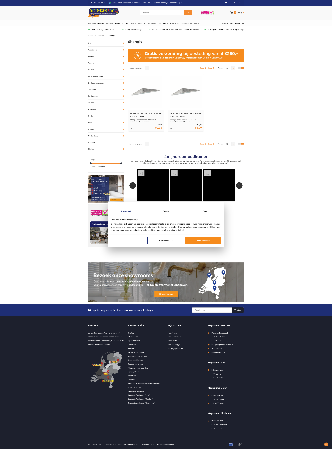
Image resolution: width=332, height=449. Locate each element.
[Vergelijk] (226, 3)
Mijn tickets (172, 341)
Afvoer (133, 23)
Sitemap (114, 444)
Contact (131, 333)
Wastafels (174, 23)
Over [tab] (205, 211)
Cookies (131, 380)
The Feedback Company (165, 444)
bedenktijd (133, 29)
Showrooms (133, 337)
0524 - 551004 (217, 403)
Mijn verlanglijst (174, 345)
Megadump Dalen (217, 387)
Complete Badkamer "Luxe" (139, 395)
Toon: (220, 68)
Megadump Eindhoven (220, 413)
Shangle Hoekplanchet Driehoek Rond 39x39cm (185, 115)
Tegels (117, 23)
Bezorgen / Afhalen (136, 352)
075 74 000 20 (217, 341)
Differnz (91, 142)
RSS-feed (106, 444)
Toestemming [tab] (127, 211)
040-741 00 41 (217, 428)
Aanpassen (164, 240)
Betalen (131, 348)
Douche (109, 23)
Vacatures (132, 376)
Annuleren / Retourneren (138, 356)
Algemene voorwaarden (138, 368)
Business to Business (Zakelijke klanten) (144, 383)
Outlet (90, 116)
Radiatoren (93, 96)
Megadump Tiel (216, 362)
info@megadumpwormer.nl (222, 345)
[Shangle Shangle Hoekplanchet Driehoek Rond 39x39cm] (186, 92)
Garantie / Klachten (135, 360)
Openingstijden (134, 341)
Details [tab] (166, 211)
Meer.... (196, 23)
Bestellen (132, 345)
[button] (153, 185)
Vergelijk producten (175, 348)
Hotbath (91, 129)
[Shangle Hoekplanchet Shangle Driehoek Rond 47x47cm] (146, 92)
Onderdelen (93, 136)
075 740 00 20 (99, 3)
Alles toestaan (203, 240)
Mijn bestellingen (174, 337)
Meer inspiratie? (134, 387)
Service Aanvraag (135, 364)
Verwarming (163, 23)
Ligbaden (152, 23)
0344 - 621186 (217, 378)
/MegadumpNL (217, 348)
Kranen (125, 23)
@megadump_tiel (218, 352)
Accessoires (186, 23)
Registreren (172, 333)
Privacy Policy (133, 372)
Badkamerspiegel (95, 76)
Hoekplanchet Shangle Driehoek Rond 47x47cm (145, 115)
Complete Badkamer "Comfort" (140, 399)
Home (90, 36)
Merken (225, 23)
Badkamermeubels (96, 23)
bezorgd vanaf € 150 (103, 29)
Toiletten (142, 23)
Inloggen (237, 3)
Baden (91, 70)
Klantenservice (237, 23)
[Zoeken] (188, 12)
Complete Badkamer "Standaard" (141, 403)
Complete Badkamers (136, 391)
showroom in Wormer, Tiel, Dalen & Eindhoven (175, 29)
